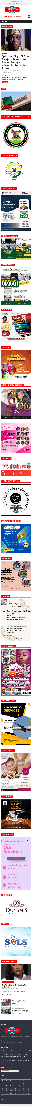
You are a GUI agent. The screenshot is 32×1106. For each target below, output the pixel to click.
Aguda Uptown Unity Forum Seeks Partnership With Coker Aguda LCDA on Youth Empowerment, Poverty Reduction (20, 1010)
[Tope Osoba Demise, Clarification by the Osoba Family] (16, 965)
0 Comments (21, 70)
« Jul (2, 1099)
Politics (4, 53)
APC (27, 70)
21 (19, 1090)
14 (19, 1088)
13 (15, 1088)
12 (11, 1088)
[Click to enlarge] (16, 754)
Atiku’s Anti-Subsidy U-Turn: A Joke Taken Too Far (13, 1050)
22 (23, 1090)
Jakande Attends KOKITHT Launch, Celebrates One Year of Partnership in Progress (19, 1001)
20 (15, 1090)
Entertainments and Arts (8, 982)
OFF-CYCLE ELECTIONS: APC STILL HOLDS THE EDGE (15, 1060)
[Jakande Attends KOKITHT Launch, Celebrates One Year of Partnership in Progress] (6, 999)
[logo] (12, 1027)
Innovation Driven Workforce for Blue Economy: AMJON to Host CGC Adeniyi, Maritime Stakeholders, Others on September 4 (15, 1056)
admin (14, 70)
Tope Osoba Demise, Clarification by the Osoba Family (14, 986)
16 (28, 1088)
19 (11, 1090)
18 (6, 1090)
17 (2, 1090)
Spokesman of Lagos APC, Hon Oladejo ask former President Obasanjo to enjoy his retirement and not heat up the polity (15, 62)
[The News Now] (2, 21)
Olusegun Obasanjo (6, 72)
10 (2, 1088)
